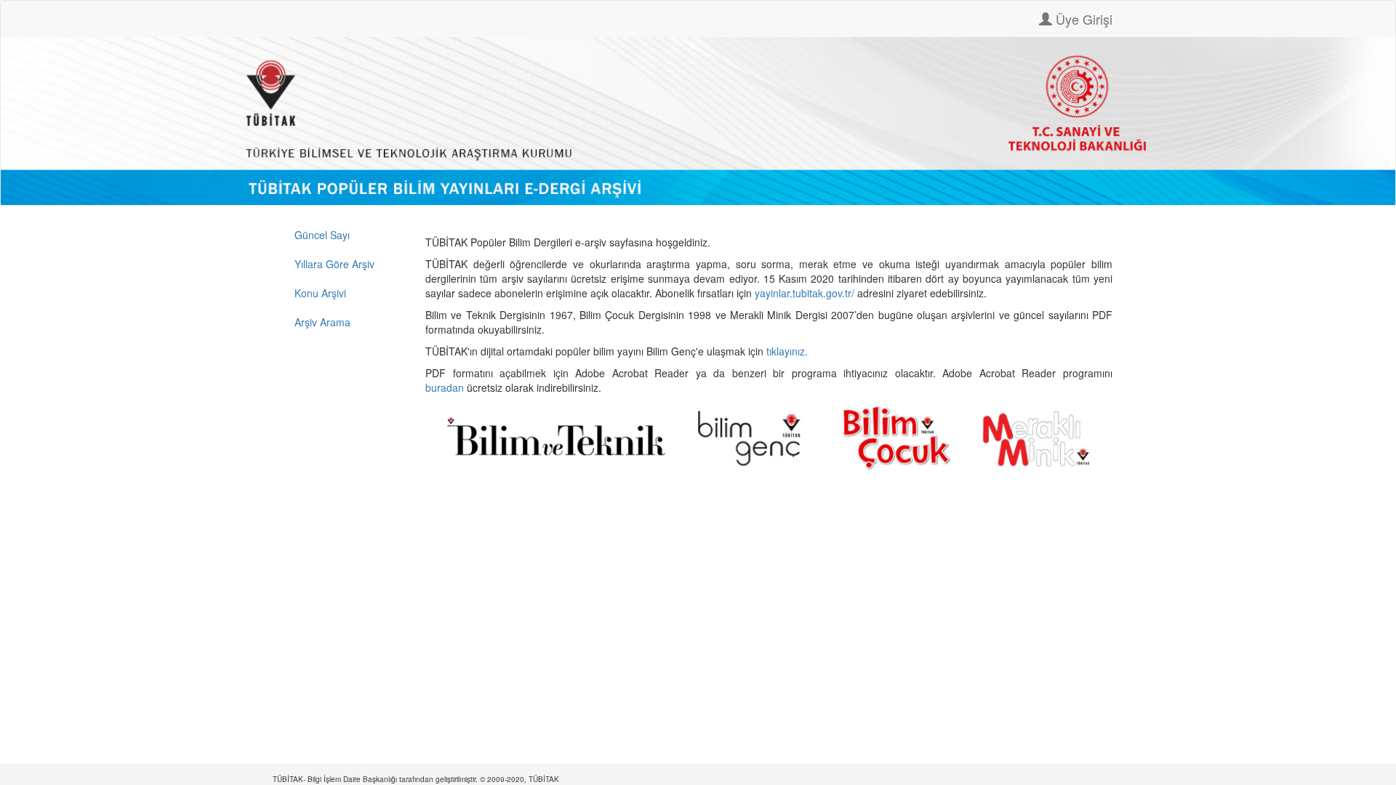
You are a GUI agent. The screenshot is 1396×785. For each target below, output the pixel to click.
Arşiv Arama (322, 322)
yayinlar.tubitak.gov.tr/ (804, 293)
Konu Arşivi (320, 293)
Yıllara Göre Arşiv (334, 264)
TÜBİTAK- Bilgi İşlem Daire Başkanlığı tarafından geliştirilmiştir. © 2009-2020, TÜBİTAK (416, 779)
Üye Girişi (1082, 18)
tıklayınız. (788, 351)
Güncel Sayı (322, 235)
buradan (446, 387)
